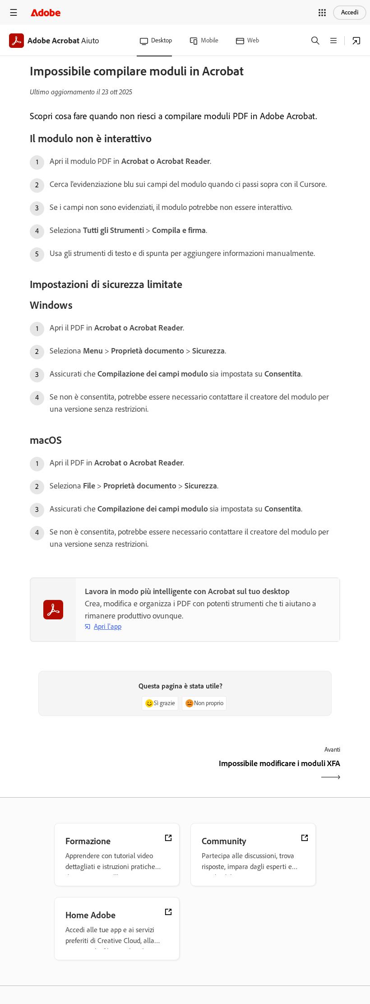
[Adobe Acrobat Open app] (356, 40)
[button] (322, 12)
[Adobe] (45, 12)
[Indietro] (106, 771)
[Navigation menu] (13, 12)
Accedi (349, 12)
